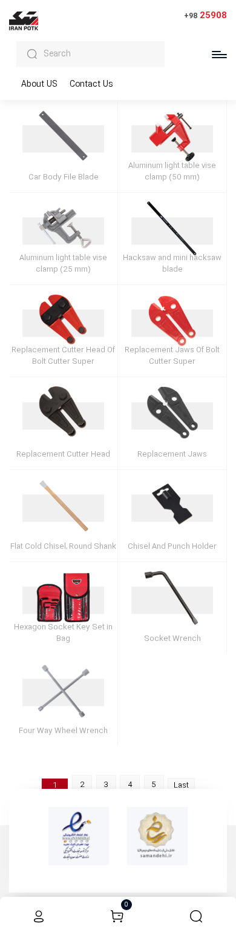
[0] (117, 916)
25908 (205, 15)
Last (181, 785)
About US (39, 84)
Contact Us (91, 84)
